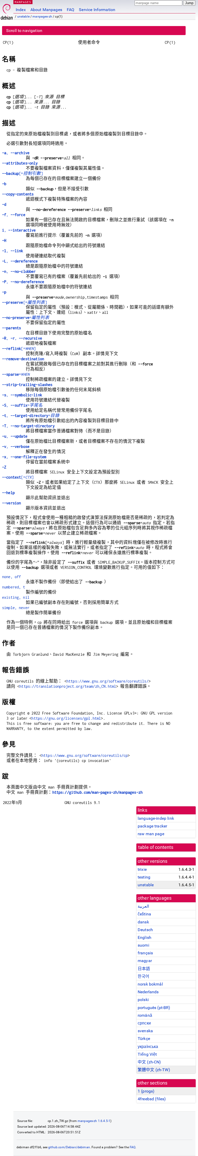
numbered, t (13, 587)
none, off (11, 577)
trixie (142, 869)
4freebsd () (152, 1098)
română (145, 1015)
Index (21, 9)
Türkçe (144, 1038)
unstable (23, 16)
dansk (143, 922)
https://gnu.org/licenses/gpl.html (66, 718)
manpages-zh (42, 16)
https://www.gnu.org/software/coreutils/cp (85, 755)
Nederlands (148, 991)
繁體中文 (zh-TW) (154, 1069)
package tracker (152, 826)
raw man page (151, 833)
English (144, 937)
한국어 (143, 976)
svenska (145, 1030)
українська (148, 1046)
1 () (146, 1091)
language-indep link (156, 818)
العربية (143, 906)
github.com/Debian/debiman (69, 1147)
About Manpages (46, 9)
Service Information (97, 9)
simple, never (15, 607)
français (145, 952)
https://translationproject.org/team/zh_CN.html (67, 686)
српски (144, 1023)
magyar (145, 960)
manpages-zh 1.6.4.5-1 (94, 1121)
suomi (143, 945)
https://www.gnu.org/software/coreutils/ (107, 681)
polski (143, 999)
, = (22, 405)
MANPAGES (23, 2)
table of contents (156, 847)
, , (22, 338)
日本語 (144, 968)
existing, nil (15, 597)
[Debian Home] (6, 10)
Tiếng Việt (147, 1054)
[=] (22, 173)
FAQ (70, 9)
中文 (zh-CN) (149, 1062)
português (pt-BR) (154, 1007)
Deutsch (145, 929)
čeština (144, 914)
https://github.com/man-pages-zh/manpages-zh (97, 792)
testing (144, 877)
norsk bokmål (150, 984)
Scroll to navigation (24, 30)
